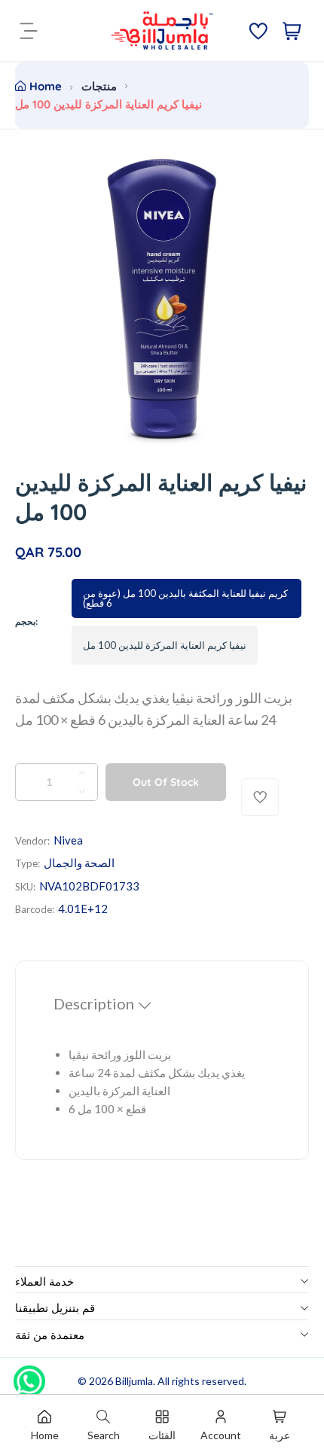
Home (45, 86)
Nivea (68, 840)
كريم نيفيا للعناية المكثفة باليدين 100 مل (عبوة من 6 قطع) (185, 598)
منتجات (99, 86)
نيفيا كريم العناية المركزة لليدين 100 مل (164, 645)
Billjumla (134, 1380)
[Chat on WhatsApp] (29, 1376)
